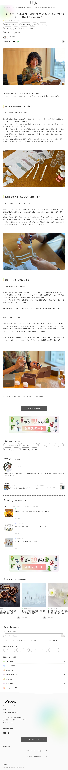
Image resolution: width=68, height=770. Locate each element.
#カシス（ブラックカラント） (11, 24)
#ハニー (35, 24)
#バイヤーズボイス (25, 24)
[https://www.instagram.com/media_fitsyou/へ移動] (9, 733)
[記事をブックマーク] (63, 41)
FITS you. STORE (33, 740)
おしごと (8, 506)
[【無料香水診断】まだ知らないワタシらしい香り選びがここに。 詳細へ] (34, 432)
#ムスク (16, 28)
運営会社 (5, 764)
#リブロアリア (43, 650)
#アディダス (34, 650)
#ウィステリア (7, 28)
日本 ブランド (56, 640)
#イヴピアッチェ (8, 32)
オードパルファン (26, 640)
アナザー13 (6, 640)
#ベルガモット (42, 24)
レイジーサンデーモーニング (42, 640)
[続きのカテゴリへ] (63, 506)
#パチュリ (17, 32)
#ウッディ (32, 28)
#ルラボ (13, 650)
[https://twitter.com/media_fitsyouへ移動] (4, 733)
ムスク (14, 640)
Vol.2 (31, 396)
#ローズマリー (24, 28)
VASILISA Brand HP (34, 409)
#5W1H (19, 650)
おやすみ (20, 506)
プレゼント (34, 506)
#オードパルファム (54, 650)
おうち (27, 506)
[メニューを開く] (2, 2)
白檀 (18, 640)
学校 (14, 506)
